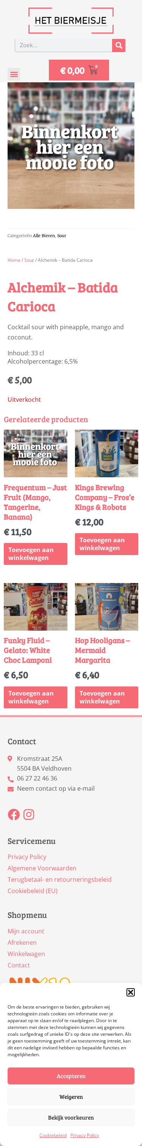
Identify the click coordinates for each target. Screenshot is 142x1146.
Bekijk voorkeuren (71, 1117)
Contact (19, 965)
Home (14, 260)
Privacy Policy (84, 1135)
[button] (130, 992)
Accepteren (71, 1076)
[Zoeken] (118, 45)
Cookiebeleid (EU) (33, 891)
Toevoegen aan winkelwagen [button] (31, 554)
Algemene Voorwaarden (42, 868)
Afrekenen (22, 942)
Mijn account (26, 931)
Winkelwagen (26, 954)
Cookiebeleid (53, 1135)
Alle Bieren (44, 235)
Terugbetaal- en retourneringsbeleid (60, 879)
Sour (61, 235)
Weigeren (71, 1096)
